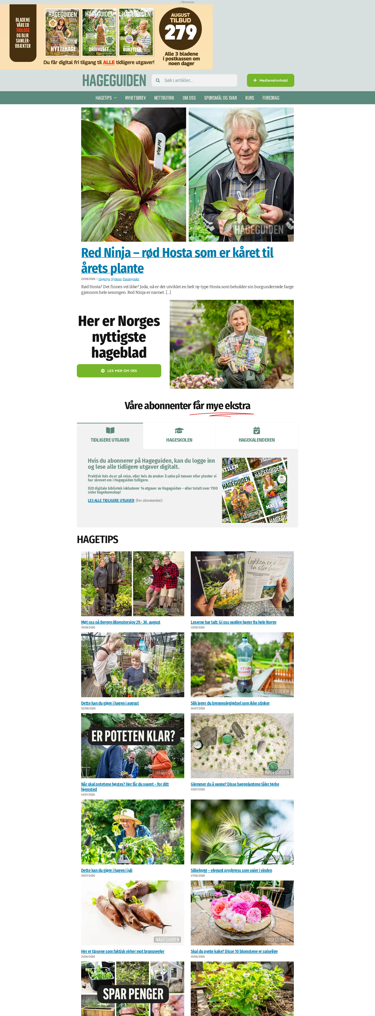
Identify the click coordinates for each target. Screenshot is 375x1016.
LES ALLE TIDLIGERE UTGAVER (111, 500)
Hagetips (104, 279)
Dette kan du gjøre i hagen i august (110, 703)
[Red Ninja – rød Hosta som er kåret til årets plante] (187, 174)
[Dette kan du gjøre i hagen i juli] (132, 832)
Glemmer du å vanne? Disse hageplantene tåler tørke (235, 784)
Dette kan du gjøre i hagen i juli (106, 870)
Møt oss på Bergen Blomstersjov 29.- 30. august (120, 622)
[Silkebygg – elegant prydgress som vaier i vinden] (242, 832)
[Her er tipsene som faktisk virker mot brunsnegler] (132, 913)
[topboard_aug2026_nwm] (106, 7)
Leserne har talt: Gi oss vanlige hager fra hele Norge (233, 622)
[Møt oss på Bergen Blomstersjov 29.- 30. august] (132, 583)
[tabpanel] (187, 488)
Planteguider (131, 279)
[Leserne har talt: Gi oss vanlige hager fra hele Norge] (242, 583)
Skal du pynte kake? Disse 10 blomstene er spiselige (234, 951)
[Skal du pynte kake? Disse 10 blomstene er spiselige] (242, 913)
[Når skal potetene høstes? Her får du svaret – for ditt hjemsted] (132, 746)
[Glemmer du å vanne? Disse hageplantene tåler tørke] (242, 746)
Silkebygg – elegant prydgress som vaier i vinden (231, 870)
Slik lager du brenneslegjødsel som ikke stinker (230, 703)
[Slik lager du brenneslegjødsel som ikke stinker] (242, 665)
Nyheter (116, 279)
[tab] (110, 436)
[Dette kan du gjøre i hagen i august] (132, 665)
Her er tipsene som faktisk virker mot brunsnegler (122, 951)
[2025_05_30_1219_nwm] (232, 301)
